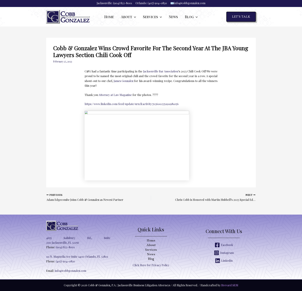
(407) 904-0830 (157, 3)
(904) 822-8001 (122, 3)
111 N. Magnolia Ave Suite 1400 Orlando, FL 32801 (77, 256)
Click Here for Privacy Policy (151, 265)
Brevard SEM (229, 285)
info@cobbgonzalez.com (189, 3)
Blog (151, 259)
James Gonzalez (123, 81)
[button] (134, 17)
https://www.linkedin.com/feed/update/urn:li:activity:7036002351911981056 (132, 104)
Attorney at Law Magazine (115, 95)
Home (151, 240)
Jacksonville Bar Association (160, 71)
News (151, 254)
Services (151, 250)
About (151, 245)
